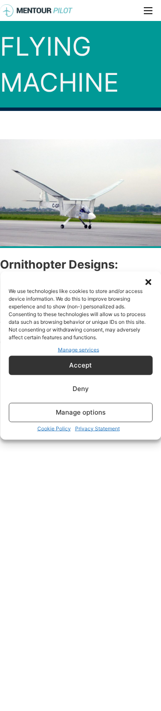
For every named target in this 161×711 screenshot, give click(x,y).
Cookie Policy (54, 428)
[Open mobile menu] (148, 10)
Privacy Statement (97, 428)
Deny (81, 389)
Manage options (81, 412)
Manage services (78, 350)
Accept (80, 365)
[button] (148, 282)
